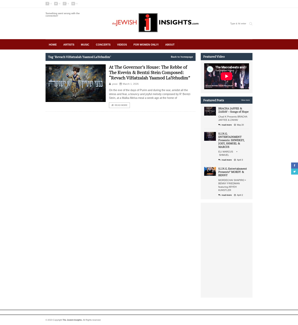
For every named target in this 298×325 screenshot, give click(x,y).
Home (53, 44)
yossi (114, 83)
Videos (122, 44)
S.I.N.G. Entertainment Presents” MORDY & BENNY (232, 172)
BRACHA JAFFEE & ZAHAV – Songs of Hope (233, 110)
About (170, 44)
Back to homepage (182, 57)
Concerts (103, 44)
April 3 (240, 160)
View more (245, 100)
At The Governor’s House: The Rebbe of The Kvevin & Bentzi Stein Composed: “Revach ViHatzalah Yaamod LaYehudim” (149, 72)
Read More (121, 105)
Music (85, 44)
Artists (68, 44)
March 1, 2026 (131, 83)
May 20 (240, 125)
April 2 (240, 195)
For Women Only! (146, 44)
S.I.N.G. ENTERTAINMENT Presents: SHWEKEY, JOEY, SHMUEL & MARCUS (231, 140)
